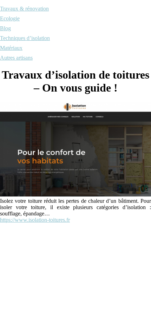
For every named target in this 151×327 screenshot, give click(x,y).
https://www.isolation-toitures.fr (35, 220)
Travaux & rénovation (24, 9)
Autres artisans (16, 58)
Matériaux (11, 48)
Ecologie (10, 18)
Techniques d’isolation (25, 38)
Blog (5, 28)
